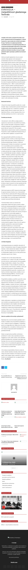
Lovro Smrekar (5, 464)
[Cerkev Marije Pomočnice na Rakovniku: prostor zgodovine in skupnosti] (21, 406)
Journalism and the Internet (8, 477)
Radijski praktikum (6, 479)
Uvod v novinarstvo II (14, 5)
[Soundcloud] (15, 566)
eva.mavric (6, 16)
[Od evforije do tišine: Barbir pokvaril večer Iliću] (7, 420)
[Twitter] (5, 367)
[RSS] (12, 566)
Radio (3, 481)
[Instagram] (8, 566)
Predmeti (7, 5)
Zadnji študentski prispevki (8, 398)
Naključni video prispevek (7, 448)
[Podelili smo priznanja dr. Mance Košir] (23, 436)
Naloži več (14, 468)
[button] (2, 2)
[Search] (26, 2)
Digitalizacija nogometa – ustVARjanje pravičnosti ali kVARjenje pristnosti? (21, 377)
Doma (2, 5)
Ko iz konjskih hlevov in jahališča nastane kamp (6, 376)
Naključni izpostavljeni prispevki (9, 431)
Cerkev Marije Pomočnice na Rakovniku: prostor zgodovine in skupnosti (20, 413)
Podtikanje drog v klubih (8, 462)
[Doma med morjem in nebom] (21, 420)
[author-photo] (14, 390)
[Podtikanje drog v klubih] (14, 458)
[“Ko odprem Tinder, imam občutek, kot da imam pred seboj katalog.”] (23, 443)
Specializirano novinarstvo (8, 483)
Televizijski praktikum (7, 485)
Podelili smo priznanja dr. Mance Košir (9, 434)
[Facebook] (2, 367)
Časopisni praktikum (6, 475)
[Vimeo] (23, 566)
